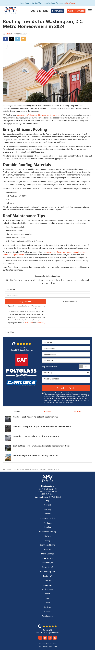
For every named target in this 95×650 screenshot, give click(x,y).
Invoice (57, 10)
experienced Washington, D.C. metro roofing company (38, 115)
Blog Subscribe (25, 301)
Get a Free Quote (66, 388)
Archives (77, 411)
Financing (47, 514)
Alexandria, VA (47, 562)
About (47, 593)
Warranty (47, 509)
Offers (47, 602)
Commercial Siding (47, 545)
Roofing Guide (47, 589)
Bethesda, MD (47, 567)
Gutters (47, 536)
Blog (47, 598)
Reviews (47, 607)
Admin (8, 34)
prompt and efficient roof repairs (59, 252)
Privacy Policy (40, 323)
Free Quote (76, 10)
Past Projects (47, 616)
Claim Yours (70, 3)
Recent (17, 411)
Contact (47, 505)
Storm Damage (47, 554)
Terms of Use (28, 323)
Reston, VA (47, 576)
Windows (47, 549)
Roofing (47, 527)
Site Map (53, 644)
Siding (47, 540)
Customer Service (47, 518)
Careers (47, 611)
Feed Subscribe (70, 301)
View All (48, 580)
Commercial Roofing (47, 531)
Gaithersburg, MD (47, 571)
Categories (47, 411)
